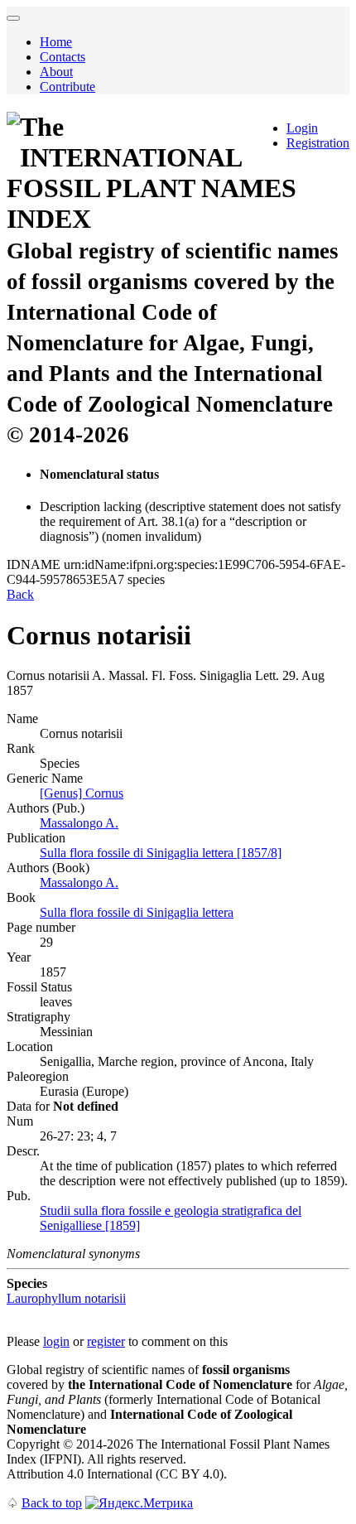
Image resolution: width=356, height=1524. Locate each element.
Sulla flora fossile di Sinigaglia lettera (136, 912)
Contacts (62, 57)
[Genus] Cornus (81, 793)
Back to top (52, 1503)
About (56, 72)
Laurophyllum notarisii (66, 1298)
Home (56, 42)
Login (302, 128)
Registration (317, 143)
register (106, 1341)
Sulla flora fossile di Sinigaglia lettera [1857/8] (160, 853)
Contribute (67, 87)
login (56, 1341)
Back (20, 594)
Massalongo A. (79, 823)
